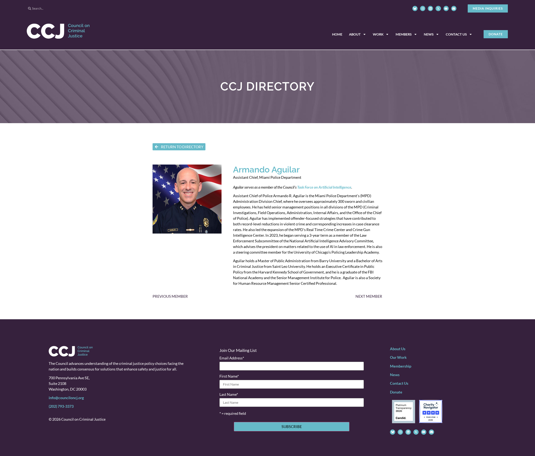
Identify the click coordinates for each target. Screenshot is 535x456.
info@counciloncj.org (66, 397)
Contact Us (456, 34)
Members (404, 34)
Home (337, 34)
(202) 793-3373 (61, 406)
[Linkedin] (430, 8)
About (355, 34)
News (429, 34)
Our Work (398, 357)
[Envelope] (453, 8)
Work (378, 34)
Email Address (231, 358)
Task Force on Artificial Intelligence (324, 187)
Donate (396, 392)
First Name (229, 376)
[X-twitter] (438, 8)
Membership (400, 366)
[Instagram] (422, 8)
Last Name (228, 394)
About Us (397, 348)
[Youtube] (446, 8)
